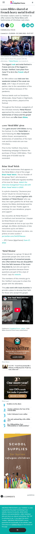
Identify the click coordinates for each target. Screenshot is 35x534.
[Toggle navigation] (4, 2)
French (21, 72)
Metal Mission (13, 61)
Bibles (25, 117)
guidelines (30, 495)
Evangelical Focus (8, 30)
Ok (17, 530)
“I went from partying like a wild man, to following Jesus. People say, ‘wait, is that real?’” (19, 367)
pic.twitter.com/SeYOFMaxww (13, 236)
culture (23, 328)
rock (13, 64)
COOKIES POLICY (16, 524)
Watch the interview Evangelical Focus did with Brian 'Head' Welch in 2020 (16, 184)
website (17, 274)
